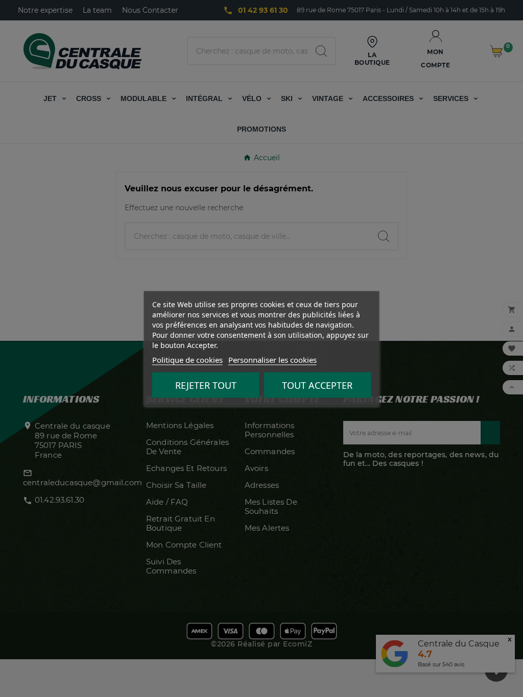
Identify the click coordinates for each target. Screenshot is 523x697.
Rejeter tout (205, 385)
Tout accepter (317, 385)
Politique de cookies (187, 360)
